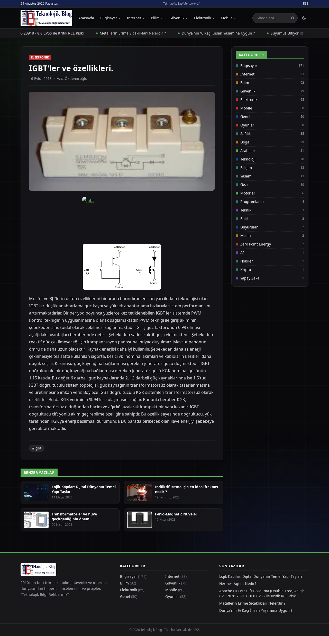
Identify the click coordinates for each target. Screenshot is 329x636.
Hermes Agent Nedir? (237, 583)
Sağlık (245, 133)
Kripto (245, 269)
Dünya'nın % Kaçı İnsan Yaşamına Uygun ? (206, 33)
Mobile (227, 17)
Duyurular (249, 227)
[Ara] (293, 18)
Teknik (245, 210)
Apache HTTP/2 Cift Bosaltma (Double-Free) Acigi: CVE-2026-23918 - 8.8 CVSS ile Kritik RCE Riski (261, 593)
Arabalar (247, 150)
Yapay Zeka (249, 278)
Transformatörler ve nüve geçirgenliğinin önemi (74, 516)
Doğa (244, 142)
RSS (305, 4)
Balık (244, 218)
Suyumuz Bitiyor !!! (275, 33)
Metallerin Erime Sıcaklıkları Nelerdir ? (121, 33)
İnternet (134, 17)
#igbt (36, 448)
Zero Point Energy (255, 244)
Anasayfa (86, 17)
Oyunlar (247, 125)
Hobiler (246, 261)
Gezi (244, 184)
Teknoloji (247, 159)
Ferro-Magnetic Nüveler (176, 514)
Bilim (155, 17)
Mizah (245, 235)
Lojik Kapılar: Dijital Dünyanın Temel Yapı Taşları (260, 576)
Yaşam (245, 176)
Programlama (252, 201)
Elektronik (202, 17)
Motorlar (247, 193)
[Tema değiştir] (304, 18)
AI (242, 252)
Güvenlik (176, 17)
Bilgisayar (108, 17)
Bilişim (246, 167)
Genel (245, 116)
